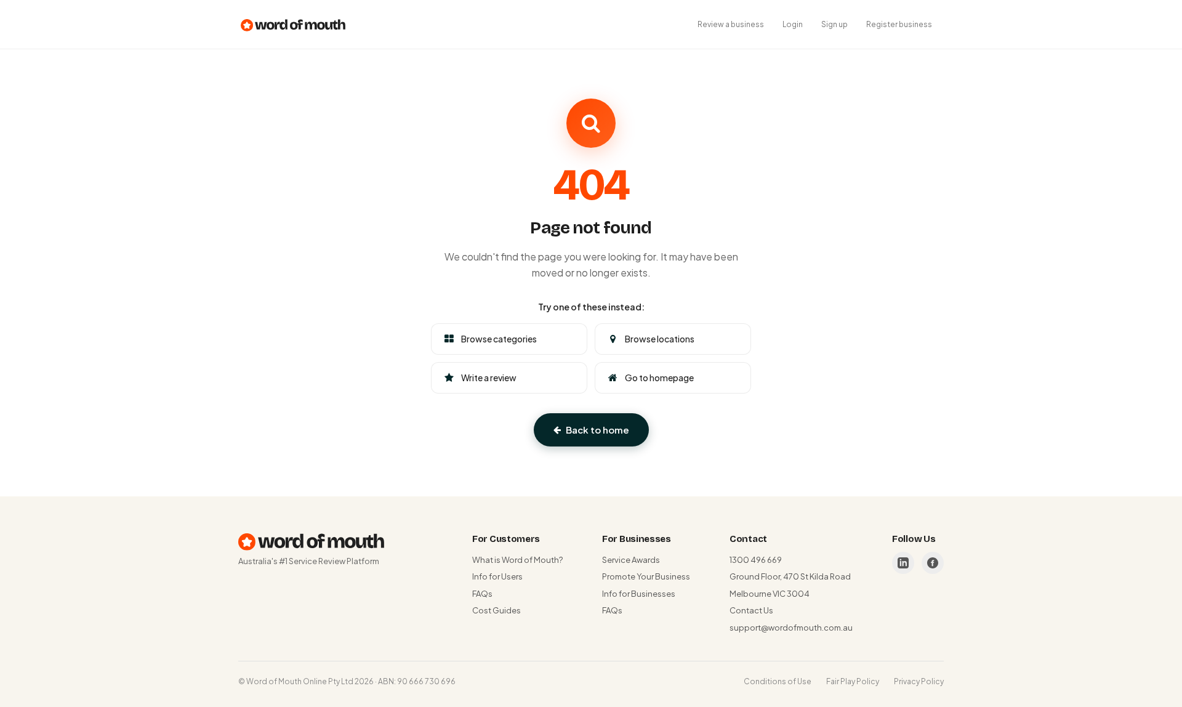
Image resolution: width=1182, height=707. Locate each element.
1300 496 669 (756, 560)
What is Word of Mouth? (517, 560)
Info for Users (497, 576)
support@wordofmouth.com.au (791, 627)
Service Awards (631, 560)
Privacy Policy (919, 681)
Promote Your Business (646, 576)
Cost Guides (496, 610)
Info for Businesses (638, 594)
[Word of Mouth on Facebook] (933, 563)
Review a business (731, 24)
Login (792, 24)
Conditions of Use (777, 681)
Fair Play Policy (852, 681)
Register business (899, 24)
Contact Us (751, 610)
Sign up (834, 24)
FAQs (482, 594)
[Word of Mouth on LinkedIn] (903, 563)
